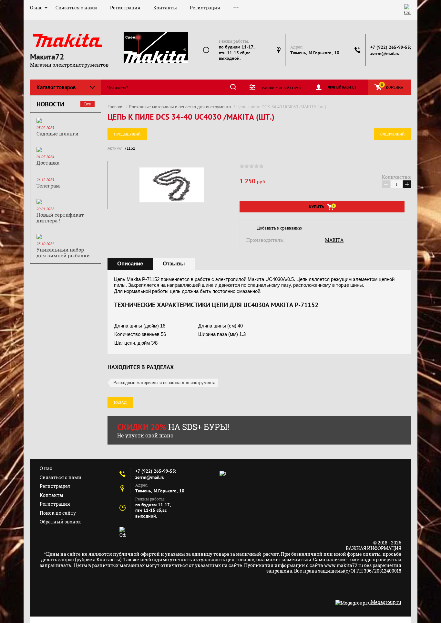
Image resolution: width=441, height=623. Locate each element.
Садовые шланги (57, 133)
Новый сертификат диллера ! (60, 217)
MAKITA (334, 240)
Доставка (47, 162)
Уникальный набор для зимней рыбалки (63, 252)
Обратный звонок (60, 522)
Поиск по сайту (58, 513)
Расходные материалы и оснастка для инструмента (180, 106)
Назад (120, 402)
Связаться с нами (76, 8)
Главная (115, 106)
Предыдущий (127, 134)
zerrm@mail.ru (385, 53)
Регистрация (125, 8)
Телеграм (48, 185)
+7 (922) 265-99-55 (390, 47)
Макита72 (47, 57)
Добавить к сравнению (279, 228)
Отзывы (174, 264)
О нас (36, 8)
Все (87, 103)
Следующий (392, 134)
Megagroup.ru (386, 602)
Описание (130, 264)
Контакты (165, 8)
